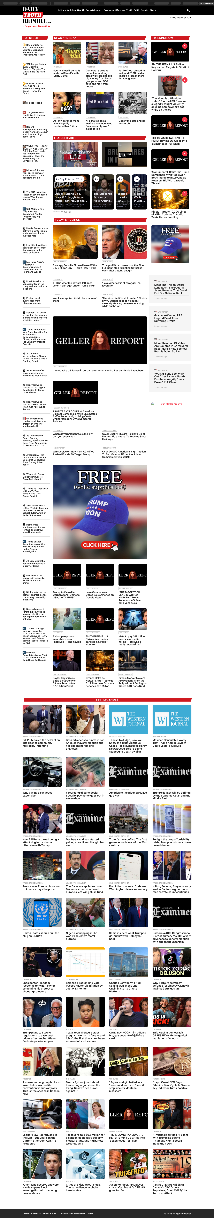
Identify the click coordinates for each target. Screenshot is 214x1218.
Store (153, 10)
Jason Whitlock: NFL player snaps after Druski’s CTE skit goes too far (127, 1187)
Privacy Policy (51, 1213)
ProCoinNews (60, 262)
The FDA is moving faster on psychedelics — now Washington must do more (35, 196)
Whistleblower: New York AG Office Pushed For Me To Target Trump (73, 453)
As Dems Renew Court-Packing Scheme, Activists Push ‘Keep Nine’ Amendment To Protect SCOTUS (35, 440)
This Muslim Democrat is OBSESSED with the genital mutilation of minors (170, 1035)
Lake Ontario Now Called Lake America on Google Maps (100, 595)
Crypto (144, 10)
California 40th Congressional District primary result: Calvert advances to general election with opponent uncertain (172, 937)
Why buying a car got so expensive (37, 794)
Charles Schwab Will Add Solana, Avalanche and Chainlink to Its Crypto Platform (125, 987)
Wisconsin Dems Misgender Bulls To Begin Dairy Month (33, 477)
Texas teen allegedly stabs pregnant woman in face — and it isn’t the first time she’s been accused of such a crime (85, 1037)
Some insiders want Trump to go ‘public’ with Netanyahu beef (127, 936)
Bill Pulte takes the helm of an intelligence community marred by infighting (35, 596)
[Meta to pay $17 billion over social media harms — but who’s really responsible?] (133, 619)
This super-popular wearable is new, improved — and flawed (67, 639)
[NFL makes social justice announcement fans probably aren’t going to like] (100, 103)
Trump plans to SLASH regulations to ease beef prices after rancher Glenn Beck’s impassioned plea (39, 1037)
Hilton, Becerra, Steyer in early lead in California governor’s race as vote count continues (172, 889)
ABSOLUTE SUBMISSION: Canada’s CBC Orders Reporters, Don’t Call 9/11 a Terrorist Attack (170, 1189)
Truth (129, 10)
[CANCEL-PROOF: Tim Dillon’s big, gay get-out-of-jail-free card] (128, 1012)
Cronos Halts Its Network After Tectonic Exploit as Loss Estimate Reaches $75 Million (100, 682)
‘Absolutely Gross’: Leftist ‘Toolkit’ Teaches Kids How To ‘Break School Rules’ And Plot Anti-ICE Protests (35, 510)
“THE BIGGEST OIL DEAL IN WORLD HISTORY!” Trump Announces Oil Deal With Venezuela (130, 597)
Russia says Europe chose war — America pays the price (42, 888)
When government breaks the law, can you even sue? (73, 435)
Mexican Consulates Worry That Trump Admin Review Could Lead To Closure (35, 656)
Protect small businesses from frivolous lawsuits (32, 300)
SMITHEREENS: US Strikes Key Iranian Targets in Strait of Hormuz (97, 640)
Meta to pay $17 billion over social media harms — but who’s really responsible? (132, 640)
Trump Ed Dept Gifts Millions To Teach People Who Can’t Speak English (35, 492)
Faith (136, 10)
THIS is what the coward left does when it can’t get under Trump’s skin (74, 284)
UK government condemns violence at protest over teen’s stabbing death (34, 422)
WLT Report (163, 281)
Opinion (71, 10)
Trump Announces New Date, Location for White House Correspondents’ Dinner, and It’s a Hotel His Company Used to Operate (35, 337)
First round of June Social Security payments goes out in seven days (85, 795)
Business (109, 10)
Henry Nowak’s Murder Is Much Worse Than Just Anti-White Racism (34, 405)
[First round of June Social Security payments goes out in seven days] (85, 772)
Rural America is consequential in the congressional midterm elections (35, 285)
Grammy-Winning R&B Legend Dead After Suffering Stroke (168, 318)
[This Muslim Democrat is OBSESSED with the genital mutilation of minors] (172, 1012)
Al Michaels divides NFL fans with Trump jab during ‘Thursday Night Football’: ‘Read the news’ (171, 1139)
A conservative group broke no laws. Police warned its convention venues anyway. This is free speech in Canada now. (42, 1088)
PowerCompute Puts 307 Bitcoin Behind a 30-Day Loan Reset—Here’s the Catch (34, 88)
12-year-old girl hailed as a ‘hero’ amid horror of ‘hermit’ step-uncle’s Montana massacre (127, 1086)
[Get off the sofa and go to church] (133, 103)
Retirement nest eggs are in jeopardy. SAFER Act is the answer (34, 579)
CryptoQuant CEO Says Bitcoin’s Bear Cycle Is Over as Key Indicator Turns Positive (171, 1085)
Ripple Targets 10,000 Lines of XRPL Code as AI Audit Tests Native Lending (168, 214)
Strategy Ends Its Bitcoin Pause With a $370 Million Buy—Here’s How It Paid (75, 266)
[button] (188, 10)
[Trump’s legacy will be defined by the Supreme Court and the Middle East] (172, 772)
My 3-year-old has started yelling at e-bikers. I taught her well (85, 842)
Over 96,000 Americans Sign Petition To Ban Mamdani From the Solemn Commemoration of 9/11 (124, 454)
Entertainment (94, 10)
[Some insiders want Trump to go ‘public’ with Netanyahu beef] (128, 912)
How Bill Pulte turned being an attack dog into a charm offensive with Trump (41, 842)
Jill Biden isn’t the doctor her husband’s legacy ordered (34, 563)
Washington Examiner (33, 737)
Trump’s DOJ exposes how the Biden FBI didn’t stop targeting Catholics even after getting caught (123, 268)
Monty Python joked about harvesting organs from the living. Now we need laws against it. (83, 1086)
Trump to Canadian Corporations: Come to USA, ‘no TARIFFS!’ (66, 595)
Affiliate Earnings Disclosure (77, 1213)
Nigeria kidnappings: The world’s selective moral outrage (81, 936)
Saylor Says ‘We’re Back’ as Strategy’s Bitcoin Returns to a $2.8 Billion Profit (64, 682)
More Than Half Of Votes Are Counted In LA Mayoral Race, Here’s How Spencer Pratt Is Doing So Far (171, 347)
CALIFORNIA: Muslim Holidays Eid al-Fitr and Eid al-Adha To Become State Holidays (124, 436)
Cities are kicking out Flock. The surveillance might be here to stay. (83, 1187)
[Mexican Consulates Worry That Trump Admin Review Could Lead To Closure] (172, 719)
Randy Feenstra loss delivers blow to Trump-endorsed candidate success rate (35, 232)
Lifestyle (120, 10)
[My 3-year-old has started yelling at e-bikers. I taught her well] (85, 818)
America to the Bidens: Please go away (128, 794)
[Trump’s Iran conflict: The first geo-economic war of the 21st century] (128, 818)
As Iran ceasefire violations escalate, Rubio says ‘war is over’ (35, 373)
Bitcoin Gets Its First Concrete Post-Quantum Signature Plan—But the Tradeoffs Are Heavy (34, 50)
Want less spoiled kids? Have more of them (75, 299)
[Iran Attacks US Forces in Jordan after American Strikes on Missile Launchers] (100, 340)
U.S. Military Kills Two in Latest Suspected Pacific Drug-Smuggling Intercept (33, 214)
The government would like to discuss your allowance (34, 115)
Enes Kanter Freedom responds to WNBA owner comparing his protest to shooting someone (39, 987)
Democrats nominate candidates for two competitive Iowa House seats (34, 528)
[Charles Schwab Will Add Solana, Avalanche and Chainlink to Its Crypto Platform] (128, 962)
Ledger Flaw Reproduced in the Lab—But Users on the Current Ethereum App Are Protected (40, 1139)
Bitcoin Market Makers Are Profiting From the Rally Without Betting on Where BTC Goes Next (132, 682)
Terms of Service (32, 1213)
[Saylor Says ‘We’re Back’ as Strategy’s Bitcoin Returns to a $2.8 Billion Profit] (67, 660)
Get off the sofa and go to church (132, 122)
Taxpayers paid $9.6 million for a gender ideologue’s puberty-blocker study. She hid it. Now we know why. (85, 1139)
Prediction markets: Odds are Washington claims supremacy (128, 888)
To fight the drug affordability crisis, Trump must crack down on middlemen (172, 842)
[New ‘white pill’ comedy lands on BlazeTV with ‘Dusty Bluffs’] (67, 53)
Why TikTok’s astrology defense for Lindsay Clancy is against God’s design (171, 985)
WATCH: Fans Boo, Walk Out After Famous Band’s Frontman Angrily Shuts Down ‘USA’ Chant (170, 378)
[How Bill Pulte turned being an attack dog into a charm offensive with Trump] (42, 818)
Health (81, 10)
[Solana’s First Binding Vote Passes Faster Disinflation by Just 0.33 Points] (85, 962)
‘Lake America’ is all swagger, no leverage (121, 284)
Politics (62, 10)
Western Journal (117, 737)
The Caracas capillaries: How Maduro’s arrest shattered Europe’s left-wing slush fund (84, 889)
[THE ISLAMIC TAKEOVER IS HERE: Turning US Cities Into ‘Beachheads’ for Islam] (128, 1114)
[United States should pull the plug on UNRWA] (42, 912)
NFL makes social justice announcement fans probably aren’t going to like (99, 124)
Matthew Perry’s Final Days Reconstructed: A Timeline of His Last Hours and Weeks (33, 267)
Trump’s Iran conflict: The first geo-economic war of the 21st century (128, 842)
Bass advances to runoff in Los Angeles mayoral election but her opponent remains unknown (34, 614)
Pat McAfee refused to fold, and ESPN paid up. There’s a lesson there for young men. (132, 74)
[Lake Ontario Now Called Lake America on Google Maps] (100, 575)
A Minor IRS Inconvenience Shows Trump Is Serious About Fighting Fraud (35, 357)
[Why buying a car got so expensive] (42, 772)
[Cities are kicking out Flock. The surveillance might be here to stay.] (85, 1164)
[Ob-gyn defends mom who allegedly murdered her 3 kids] (67, 103)
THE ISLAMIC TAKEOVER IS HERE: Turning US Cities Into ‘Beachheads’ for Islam (169, 140)
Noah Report (59, 448)
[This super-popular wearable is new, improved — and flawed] (67, 619)
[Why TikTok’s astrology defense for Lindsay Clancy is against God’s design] (172, 962)
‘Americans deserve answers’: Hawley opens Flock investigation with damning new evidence (41, 1189)
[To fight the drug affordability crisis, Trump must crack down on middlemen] (172, 818)
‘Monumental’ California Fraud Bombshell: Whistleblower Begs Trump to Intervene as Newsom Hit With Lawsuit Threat (170, 177)
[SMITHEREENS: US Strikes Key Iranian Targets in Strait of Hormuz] (100, 619)
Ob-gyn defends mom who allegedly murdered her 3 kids (66, 123)
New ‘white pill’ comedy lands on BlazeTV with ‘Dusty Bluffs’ (67, 73)
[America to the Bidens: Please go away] (128, 772)
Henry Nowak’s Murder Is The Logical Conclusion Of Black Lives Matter (34, 389)
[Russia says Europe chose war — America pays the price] (42, 865)
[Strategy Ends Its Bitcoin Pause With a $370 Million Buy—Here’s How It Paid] (75, 241)
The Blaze (58, 67)
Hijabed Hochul (34, 102)
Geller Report (60, 367)
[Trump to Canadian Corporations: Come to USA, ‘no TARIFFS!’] (67, 575)
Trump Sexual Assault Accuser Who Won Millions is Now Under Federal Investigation (34, 546)
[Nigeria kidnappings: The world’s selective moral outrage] (85, 912)
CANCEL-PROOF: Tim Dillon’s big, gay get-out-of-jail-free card (127, 1035)
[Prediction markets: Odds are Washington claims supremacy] (128, 865)
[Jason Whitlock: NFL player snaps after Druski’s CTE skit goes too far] (128, 1164)
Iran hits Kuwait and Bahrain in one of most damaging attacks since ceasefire (35, 249)
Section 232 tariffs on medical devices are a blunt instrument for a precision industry (35, 316)
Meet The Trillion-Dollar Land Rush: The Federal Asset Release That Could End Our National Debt (170, 289)
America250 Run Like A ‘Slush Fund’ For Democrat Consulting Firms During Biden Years (34, 459)
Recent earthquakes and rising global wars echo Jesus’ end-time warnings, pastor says (35, 131)
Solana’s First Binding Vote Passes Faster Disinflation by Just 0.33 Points (84, 985)
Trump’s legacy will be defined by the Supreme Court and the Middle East (172, 795)
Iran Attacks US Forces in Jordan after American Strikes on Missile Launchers (98, 370)
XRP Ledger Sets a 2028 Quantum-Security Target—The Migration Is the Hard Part (34, 69)
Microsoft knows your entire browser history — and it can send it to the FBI (33, 174)
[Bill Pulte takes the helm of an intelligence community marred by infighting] (42, 719)
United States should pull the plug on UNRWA (41, 934)
